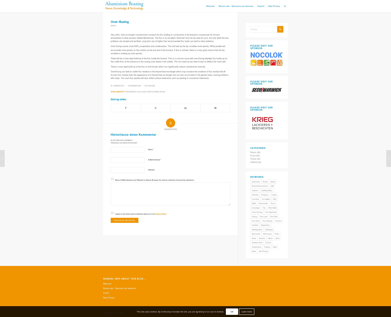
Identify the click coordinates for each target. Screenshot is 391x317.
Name (151, 149)
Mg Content (256, 233)
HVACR (253, 162)
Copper (274, 194)
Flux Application (271, 212)
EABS (254, 203)
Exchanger (130, 92)
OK (232, 311)
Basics (113, 26)
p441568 (151, 86)
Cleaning (255, 194)
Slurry (278, 238)
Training (267, 247)
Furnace (278, 220)
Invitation (255, 225)
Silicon (270, 238)
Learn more (246, 311)
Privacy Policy (160, 214)
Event (253, 155)
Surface (268, 242)
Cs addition (266, 199)
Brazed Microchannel (259, 186)
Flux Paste (256, 220)
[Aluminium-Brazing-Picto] (124, 6)
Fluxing (254, 216)
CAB (272, 186)
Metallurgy (269, 229)
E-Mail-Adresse (154, 159)
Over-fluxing (153, 92)
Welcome (107, 283)
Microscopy (267, 233)
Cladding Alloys (266, 190)
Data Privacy (109, 297)
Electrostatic (263, 203)
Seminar (262, 238)
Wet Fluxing (263, 251)
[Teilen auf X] (155, 108)
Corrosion (255, 199)
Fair (264, 207)
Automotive (256, 181)
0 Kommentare (134, 86)
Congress (264, 194)
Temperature (256, 247)
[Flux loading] (2, 158)
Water (254, 251)
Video (275, 247)
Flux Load (141, 92)
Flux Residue (267, 220)
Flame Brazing (257, 212)
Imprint (106, 292)
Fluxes (253, 158)
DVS (274, 199)
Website (151, 170)
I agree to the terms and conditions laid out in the (140, 214)
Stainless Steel (257, 242)
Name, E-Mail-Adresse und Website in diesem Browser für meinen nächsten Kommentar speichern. (154, 180)
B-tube (265, 181)
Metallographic (257, 229)
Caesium (255, 190)
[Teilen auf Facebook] (126, 108)
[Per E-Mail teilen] (215, 108)
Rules (162, 92)
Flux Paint (274, 216)
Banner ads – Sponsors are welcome (119, 288)
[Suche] (285, 6)
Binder (273, 181)
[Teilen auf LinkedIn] (185, 108)
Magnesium (265, 225)
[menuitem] (210, 6)
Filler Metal (272, 207)
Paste (277, 233)
